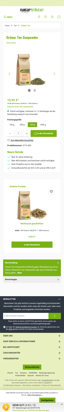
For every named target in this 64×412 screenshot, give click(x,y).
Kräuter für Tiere (42, 376)
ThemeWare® (55, 385)
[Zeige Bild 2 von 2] (34, 90)
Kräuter (10, 373)
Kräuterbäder (20, 376)
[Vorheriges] (9, 74)
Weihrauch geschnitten (32, 223)
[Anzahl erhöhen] (27, 133)
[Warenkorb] (59, 17)
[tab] (32, 267)
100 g (11, 124)
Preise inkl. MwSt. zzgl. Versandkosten (20, 106)
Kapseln (30, 376)
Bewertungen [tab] (11, 279)
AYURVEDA (33, 373)
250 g (22, 124)
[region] (32, 74)
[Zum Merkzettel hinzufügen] (51, 192)
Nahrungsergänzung (47, 373)
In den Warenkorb (32, 245)
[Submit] (54, 316)
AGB (10, 329)
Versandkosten (47, 380)
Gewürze (23, 373)
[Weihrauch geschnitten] (32, 204)
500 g (32, 124)
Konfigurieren (47, 400)
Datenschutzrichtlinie (21, 324)
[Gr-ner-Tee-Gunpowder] (32, 69)
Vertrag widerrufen (32, 367)
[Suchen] (38, 17)
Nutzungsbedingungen (41, 324)
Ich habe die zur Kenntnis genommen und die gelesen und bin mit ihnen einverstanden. (32, 328)
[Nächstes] (54, 74)
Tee (16, 373)
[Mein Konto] (52, 17)
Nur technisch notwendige (24, 400)
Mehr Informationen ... (35, 395)
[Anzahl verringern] (10, 133)
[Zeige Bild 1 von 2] (29, 90)
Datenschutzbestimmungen (26, 327)
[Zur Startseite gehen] (32, 10)
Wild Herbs (11, 43)
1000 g (43, 124)
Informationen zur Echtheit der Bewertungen (30, 410)
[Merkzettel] (45, 17)
